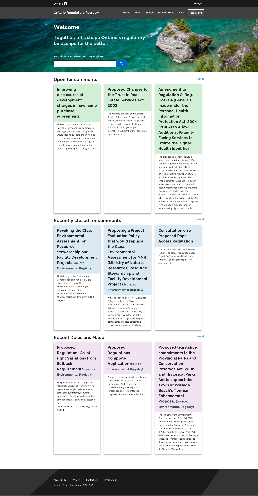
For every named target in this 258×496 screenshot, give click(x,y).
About (138, 12)
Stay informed (166, 12)
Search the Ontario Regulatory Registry (79, 56)
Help (181, 12)
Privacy (76, 479)
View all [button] (200, 78)
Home (126, 12)
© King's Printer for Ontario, (73, 485)
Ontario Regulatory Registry (76, 13)
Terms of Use (110, 479)
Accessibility (60, 479)
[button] (198, 3)
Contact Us (91, 479)
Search (150, 12)
